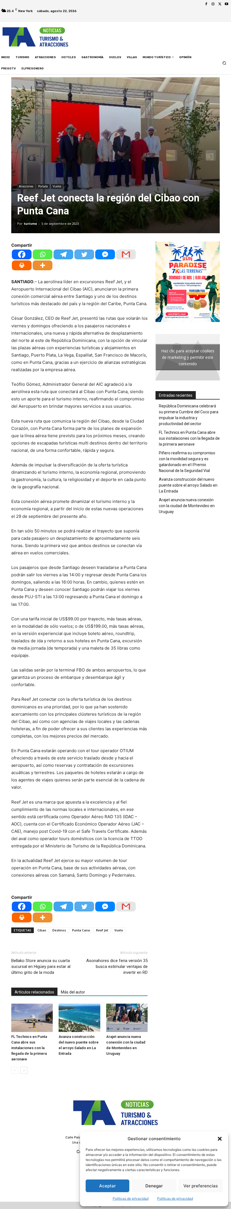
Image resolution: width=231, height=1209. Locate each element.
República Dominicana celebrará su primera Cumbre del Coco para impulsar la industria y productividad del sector (188, 415)
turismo (30, 223)
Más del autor (73, 992)
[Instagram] (213, 4)
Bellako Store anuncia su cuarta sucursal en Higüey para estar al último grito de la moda (40, 966)
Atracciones (26, 186)
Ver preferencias (200, 1185)
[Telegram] (63, 254)
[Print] (22, 265)
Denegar (154, 1185)
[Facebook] (206, 4)
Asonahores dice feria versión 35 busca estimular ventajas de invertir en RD (117, 966)
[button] (220, 1139)
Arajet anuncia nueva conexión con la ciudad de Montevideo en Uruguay (187, 506)
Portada (43, 186)
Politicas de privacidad (130, 1198)
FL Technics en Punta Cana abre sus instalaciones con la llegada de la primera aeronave (29, 1048)
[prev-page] (14, 1070)
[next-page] (23, 1070)
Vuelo (118, 930)
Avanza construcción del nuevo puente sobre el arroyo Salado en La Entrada (188, 485)
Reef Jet (102, 930)
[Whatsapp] (42, 254)
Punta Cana (81, 930)
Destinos (59, 930)
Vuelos (57, 186)
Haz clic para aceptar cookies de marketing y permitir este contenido (187, 357)
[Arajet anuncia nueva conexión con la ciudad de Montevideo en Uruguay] (127, 1018)
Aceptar (107, 1185)
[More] (42, 265)
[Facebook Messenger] (105, 254)
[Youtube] (226, 4)
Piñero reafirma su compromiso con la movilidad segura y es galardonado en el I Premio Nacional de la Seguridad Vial (187, 462)
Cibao (41, 930)
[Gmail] (126, 254)
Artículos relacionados (34, 992)
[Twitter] (219, 4)
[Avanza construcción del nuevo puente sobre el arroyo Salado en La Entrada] (79, 1018)
